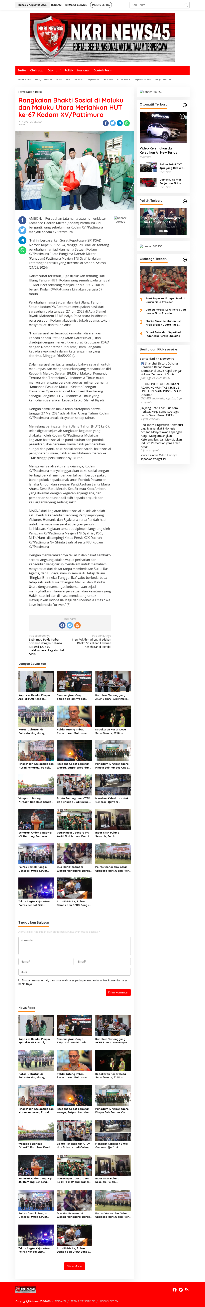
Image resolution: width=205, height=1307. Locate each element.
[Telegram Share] (120, 123)
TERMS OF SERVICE (83, 1301)
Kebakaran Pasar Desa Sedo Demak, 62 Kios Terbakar (110, 731)
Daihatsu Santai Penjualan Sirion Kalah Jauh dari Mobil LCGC (170, 181)
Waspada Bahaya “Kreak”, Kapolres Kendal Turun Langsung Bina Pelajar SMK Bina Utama (35, 800)
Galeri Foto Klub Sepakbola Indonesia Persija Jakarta (164, 334)
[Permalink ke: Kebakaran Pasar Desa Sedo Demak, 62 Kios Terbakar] (113, 716)
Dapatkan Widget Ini (153, 459)
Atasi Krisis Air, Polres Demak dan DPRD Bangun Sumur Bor (74, 903)
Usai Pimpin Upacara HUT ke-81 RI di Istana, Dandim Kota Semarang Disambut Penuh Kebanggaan (74, 834)
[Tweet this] (113, 123)
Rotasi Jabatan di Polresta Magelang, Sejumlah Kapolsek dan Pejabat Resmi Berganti (34, 731)
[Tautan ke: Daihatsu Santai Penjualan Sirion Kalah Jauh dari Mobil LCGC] (148, 182)
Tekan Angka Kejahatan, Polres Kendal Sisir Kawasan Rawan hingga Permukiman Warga (34, 903)
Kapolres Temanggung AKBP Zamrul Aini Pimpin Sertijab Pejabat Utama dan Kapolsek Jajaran (111, 697)
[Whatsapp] (127, 123)
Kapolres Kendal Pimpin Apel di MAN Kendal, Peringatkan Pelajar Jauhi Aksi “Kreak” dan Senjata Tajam (35, 697)
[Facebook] (62, 625)
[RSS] (77, 625)
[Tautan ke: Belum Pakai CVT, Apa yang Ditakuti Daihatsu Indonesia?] (148, 167)
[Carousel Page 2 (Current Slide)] (166, 231)
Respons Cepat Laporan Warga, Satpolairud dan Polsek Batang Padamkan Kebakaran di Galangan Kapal (74, 765)
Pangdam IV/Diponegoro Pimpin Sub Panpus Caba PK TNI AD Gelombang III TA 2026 (112, 765)
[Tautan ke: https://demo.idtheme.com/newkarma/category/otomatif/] (184, 105)
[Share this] (106, 123)
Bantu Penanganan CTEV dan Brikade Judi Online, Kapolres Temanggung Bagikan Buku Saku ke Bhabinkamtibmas (73, 800)
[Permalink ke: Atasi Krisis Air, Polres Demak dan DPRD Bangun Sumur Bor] (74, 888)
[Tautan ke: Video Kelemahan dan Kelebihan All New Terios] (163, 127)
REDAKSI (60, 1301)
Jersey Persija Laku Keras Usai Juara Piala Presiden (166, 311)
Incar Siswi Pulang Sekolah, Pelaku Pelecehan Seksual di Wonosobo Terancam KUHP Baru (109, 834)
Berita (21, 124)
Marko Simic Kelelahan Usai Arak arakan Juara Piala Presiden (164, 322)
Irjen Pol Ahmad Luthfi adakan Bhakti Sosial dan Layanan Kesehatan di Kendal (91, 641)
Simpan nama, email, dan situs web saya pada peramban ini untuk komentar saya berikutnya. (73, 982)
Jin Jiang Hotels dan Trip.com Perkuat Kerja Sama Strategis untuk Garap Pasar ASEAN (160, 411)
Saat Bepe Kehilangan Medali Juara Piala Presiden (165, 300)
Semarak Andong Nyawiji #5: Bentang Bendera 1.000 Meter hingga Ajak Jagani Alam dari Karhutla (36, 834)
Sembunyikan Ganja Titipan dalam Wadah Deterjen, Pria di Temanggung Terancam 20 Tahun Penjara (74, 697)
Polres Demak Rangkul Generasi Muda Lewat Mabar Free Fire (33, 868)
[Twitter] (70, 625)
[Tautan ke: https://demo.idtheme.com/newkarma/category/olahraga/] (184, 259)
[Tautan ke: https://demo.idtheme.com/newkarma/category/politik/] (184, 201)
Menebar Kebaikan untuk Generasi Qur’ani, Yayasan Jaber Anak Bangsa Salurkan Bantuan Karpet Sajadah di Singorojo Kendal (112, 800)
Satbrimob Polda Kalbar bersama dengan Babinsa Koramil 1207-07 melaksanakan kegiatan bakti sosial (47, 645)
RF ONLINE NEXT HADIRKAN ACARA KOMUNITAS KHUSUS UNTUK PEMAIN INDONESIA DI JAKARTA (161, 389)
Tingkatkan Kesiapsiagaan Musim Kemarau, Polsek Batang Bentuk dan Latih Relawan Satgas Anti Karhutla (36, 765)
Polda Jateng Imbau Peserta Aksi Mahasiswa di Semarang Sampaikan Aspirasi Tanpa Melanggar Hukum (74, 731)
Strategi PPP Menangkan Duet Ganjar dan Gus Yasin (162, 220)
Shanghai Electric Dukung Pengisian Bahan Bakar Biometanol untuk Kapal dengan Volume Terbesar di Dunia (161, 369)
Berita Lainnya (149, 455)
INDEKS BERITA (108, 1301)
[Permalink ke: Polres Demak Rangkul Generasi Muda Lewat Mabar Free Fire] (36, 853)
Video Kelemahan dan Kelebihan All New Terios (158, 150)
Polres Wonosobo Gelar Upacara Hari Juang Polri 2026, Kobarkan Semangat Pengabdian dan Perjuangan (112, 868)
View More (74, 1266)
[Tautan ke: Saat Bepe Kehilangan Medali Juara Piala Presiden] (163, 279)
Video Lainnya (168, 455)
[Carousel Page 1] (161, 231)
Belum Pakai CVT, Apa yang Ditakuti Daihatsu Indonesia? (173, 166)
